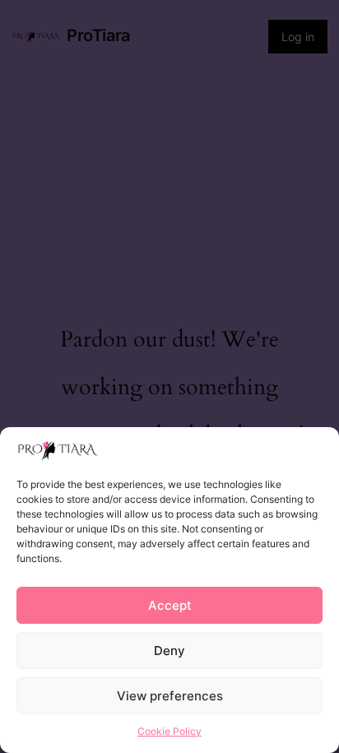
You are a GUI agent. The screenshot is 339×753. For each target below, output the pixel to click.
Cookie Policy (169, 731)
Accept (170, 605)
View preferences (170, 696)
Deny (169, 650)
